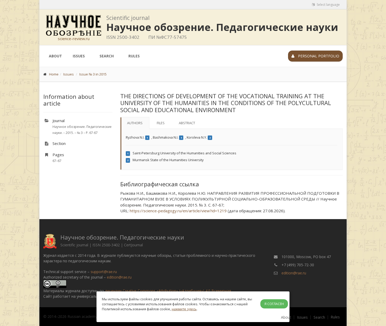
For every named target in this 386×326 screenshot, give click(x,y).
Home (54, 74)
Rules (134, 55)
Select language (328, 4)
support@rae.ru (104, 271)
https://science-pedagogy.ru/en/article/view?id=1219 (178, 210)
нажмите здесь (184, 309)
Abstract (187, 123)
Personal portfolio (318, 55)
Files (161, 123)
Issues (79, 55)
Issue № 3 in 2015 (93, 74)
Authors (135, 123)
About (55, 55)
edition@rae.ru (119, 277)
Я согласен (274, 304)
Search (107, 55)
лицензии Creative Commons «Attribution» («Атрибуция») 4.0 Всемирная (168, 290)
